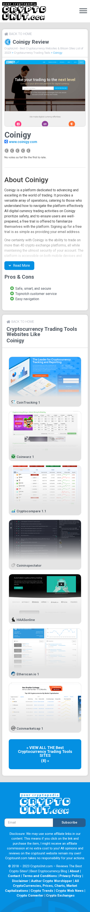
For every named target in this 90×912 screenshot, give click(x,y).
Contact (14, 876)
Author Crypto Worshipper (51, 881)
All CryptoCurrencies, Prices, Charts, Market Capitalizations (42, 886)
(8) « (45, 760)
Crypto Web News (69, 891)
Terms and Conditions (40, 876)
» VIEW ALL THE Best (45, 747)
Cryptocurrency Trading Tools (32, 52)
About (74, 871)
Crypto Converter (30, 895)
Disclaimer (20, 881)
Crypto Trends (42, 891)
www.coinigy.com (23, 142)
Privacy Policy (70, 876)
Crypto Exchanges (60, 895)
